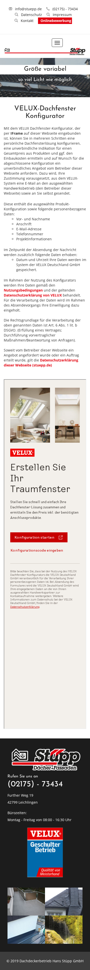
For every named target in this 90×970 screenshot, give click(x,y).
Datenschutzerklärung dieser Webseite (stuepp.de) (41, 362)
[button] (4, 82)
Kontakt (27, 20)
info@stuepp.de (28, 8)
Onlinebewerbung (55, 20)
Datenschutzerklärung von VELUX (33, 295)
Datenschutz (31, 14)
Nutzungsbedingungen (24, 290)
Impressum (62, 14)
